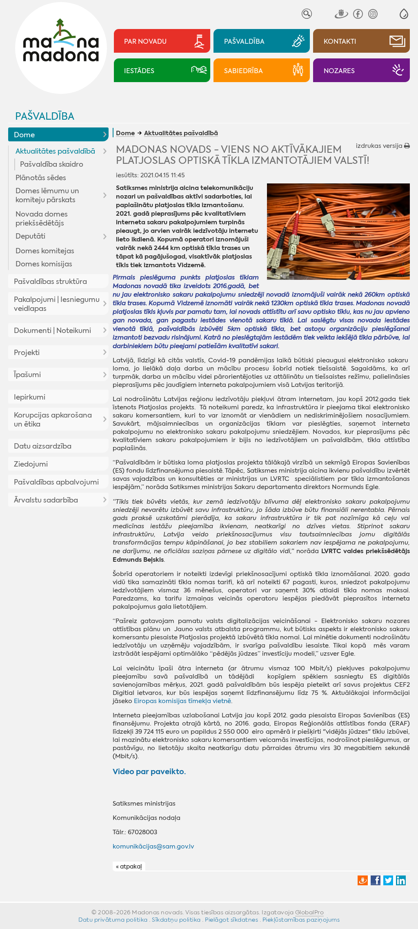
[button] (403, 13)
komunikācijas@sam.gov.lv (153, 846)
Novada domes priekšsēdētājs (42, 219)
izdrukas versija (380, 146)
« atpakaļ (129, 866)
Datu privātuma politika (113, 919)
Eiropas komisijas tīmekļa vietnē (182, 701)
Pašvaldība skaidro (51, 164)
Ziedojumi (31, 464)
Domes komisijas (44, 263)
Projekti (27, 352)
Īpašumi (27, 374)
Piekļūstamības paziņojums (301, 919)
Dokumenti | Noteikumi (52, 330)
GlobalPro (309, 912)
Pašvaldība (44, 116)
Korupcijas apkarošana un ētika (53, 420)
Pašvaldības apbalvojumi (56, 482)
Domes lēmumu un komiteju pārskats (47, 195)
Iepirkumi (29, 397)
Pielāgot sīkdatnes (231, 919)
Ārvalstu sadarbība (46, 500)
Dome (24, 134)
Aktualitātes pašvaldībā (55, 151)
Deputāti (30, 236)
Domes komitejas (45, 250)
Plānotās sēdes (41, 177)
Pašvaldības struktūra (50, 281)
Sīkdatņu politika (176, 919)
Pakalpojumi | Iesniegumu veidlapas (57, 304)
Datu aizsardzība (42, 446)
